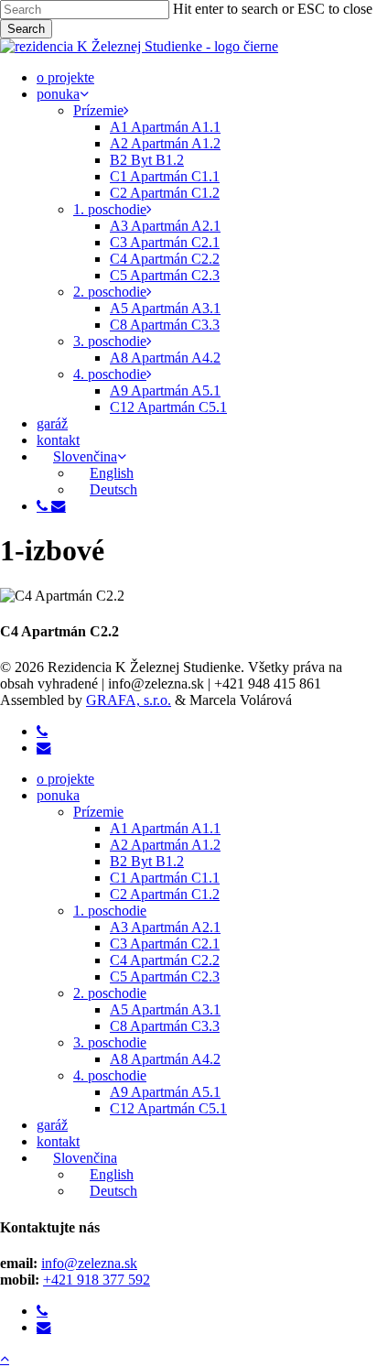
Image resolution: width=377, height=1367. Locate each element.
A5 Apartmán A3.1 (165, 1009)
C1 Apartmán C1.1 (165, 877)
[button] (4, 1358)
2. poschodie (109, 993)
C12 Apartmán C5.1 (168, 1108)
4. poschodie (109, 1075)
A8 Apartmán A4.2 (165, 1059)
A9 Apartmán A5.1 (165, 1092)
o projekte (65, 779)
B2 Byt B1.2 (147, 861)
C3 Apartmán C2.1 (165, 943)
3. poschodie (109, 1042)
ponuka (58, 795)
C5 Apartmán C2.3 (165, 976)
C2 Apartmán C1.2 (165, 894)
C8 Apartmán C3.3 (165, 1026)
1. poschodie (109, 910)
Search (26, 29)
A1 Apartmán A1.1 (165, 828)
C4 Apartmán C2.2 (165, 960)
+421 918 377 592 (96, 1279)
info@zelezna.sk (89, 1263)
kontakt (58, 1141)
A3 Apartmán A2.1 (165, 927)
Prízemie (98, 811)
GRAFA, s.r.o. (128, 700)
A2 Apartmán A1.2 (165, 844)
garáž (52, 1125)
